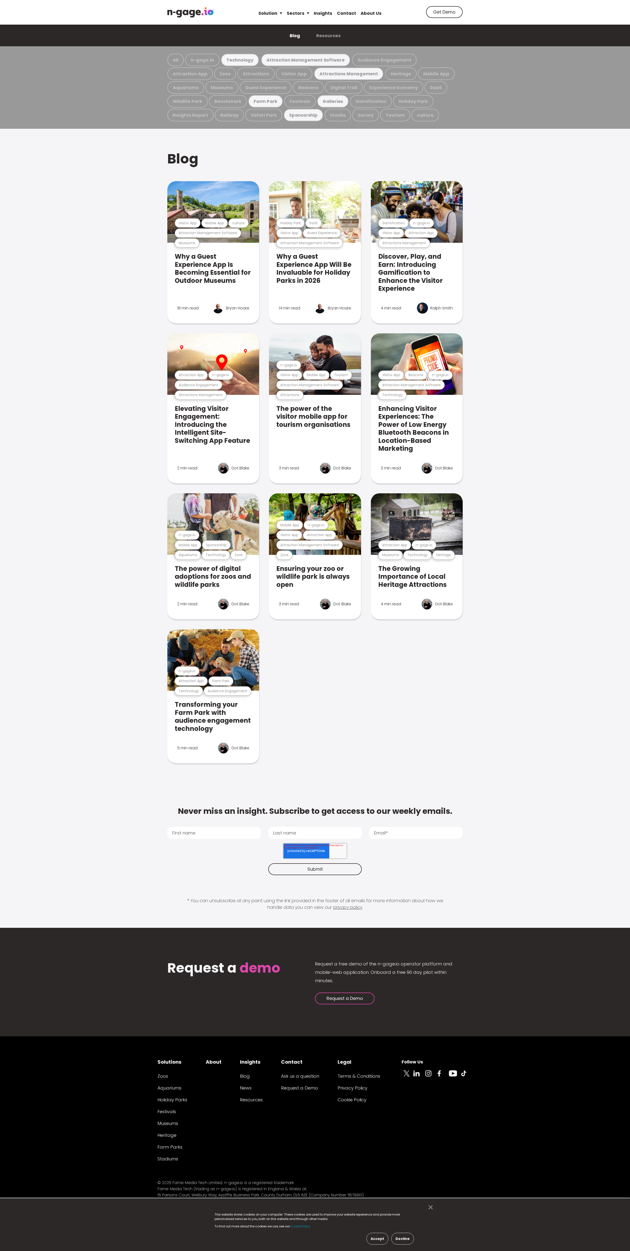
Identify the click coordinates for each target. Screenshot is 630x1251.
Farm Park (265, 101)
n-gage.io (202, 60)
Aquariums (186, 87)
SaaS (436, 87)
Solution (267, 13)
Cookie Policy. (301, 1226)
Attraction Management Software (306, 60)
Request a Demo (345, 998)
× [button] (429, 1207)
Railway (229, 115)
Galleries (333, 101)
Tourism (395, 115)
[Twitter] (407, 1076)
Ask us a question (300, 1076)
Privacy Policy (352, 1088)
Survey (366, 115)
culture (425, 115)
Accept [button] (377, 1238)
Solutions (169, 1062)
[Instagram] (431, 1076)
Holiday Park (413, 101)
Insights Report (190, 115)
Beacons (308, 87)
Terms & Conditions (359, 1076)
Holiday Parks (172, 1100)
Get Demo (444, 12)
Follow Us (412, 1062)
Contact (346, 13)
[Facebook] (443, 1076)
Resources (328, 35)
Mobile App (436, 74)
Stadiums (168, 1159)
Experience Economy (393, 87)
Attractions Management (348, 74)
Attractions (256, 74)
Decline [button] (402, 1238)
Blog (295, 35)
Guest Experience (265, 87)
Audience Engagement (384, 60)
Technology (239, 60)
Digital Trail (344, 87)
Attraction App (190, 74)
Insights (323, 13)
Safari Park (264, 115)
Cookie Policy (352, 1100)
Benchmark (227, 101)
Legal (344, 1062)
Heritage (401, 74)
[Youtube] (455, 1076)
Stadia (338, 115)
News (246, 1088)
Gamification (370, 101)
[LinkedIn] (419, 1076)
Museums (222, 87)
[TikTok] (466, 1076)
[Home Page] (190, 12)
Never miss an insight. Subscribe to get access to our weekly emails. (315, 811)
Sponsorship (303, 115)
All (175, 60)
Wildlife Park (187, 101)
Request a (223, 968)
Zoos (225, 74)
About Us (371, 13)
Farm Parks (170, 1147)
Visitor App (294, 74)
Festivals (300, 101)
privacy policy (347, 907)
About (213, 1062)
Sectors (295, 13)
